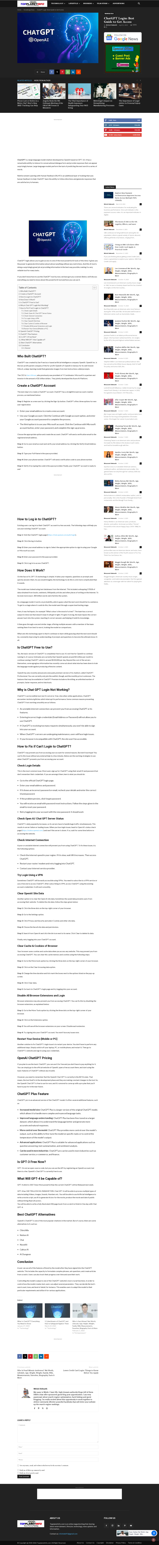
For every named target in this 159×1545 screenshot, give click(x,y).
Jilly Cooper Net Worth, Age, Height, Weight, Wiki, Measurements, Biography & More (126, 403)
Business (87, 3)
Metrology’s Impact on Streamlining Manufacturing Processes (103, 103)
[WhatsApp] (67, 72)
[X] (57, 72)
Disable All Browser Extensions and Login (38, 326)
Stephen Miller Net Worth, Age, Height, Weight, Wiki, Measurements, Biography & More (127, 351)
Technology (57, 3)
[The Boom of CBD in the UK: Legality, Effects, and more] (108, 224)
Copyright (100, 1543)
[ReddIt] (78, 72)
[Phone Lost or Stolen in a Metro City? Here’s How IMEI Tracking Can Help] (28, 91)
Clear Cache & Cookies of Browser (35, 323)
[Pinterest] (62, 72)
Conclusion (25, 345)
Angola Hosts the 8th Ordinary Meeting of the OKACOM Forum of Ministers (53, 104)
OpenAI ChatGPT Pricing (29, 331)
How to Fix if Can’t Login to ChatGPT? (34, 308)
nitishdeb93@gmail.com (68, 1534)
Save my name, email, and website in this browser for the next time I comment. (44, 1465)
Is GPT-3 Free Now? (28, 337)
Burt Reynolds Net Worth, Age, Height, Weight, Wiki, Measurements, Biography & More (127, 298)
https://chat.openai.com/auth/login (61, 535)
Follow (137, 125)
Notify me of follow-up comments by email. (32, 1470)
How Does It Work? (27, 300)
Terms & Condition (135, 1543)
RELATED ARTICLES (24, 80)
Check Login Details (30, 311)
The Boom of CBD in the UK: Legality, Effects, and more (126, 223)
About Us (80, 1543)
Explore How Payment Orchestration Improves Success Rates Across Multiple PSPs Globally (128, 197)
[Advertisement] (57, 138)
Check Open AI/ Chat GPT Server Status (37, 313)
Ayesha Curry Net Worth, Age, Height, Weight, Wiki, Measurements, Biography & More (127, 456)
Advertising (119, 3)
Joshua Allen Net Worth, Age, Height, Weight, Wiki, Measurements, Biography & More (126, 540)
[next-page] (140, 80)
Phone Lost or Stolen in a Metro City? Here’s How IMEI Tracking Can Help (28, 103)
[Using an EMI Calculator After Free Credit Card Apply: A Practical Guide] (108, 247)
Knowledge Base (29, 10)
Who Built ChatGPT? (28, 291)
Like (138, 120)
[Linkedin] (73, 72)
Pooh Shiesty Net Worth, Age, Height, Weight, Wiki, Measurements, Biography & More (127, 377)
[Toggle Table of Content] (93, 288)
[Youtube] (131, 1525)
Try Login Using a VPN (31, 318)
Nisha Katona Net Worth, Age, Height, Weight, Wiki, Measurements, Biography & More (127, 485)
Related (27, 348)
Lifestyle (73, 3)
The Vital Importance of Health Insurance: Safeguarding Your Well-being (78, 104)
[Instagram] (112, 1525)
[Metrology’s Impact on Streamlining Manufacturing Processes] (104, 91)
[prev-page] (137, 80)
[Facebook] (51, 72)
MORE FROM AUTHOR (42, 80)
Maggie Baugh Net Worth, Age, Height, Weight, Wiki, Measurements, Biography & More (127, 566)
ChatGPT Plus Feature (28, 334)
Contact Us (90, 1543)
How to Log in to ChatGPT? (30, 297)
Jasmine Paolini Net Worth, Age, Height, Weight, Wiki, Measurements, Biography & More (127, 325)
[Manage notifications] (153, 1540)
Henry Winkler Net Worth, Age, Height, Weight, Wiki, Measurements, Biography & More (127, 511)
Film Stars (102, 3)
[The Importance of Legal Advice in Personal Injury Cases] (130, 91)
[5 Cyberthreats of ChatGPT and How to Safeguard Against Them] (57, 1310)
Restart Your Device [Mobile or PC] (36, 329)
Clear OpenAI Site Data (32, 321)
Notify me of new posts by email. (29, 1473)
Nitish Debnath (111, 25)
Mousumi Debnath (110, 279)
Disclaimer (110, 1543)
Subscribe (136, 135)
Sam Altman (31, 375)
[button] (139, 4)
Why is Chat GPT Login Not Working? (34, 305)
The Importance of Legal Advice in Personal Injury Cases (129, 103)
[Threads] (48, 1408)
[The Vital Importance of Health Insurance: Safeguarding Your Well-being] (79, 91)
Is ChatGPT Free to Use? (29, 302)
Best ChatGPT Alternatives (31, 343)
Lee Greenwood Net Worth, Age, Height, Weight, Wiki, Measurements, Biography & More (127, 272)
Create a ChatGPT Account (30, 294)
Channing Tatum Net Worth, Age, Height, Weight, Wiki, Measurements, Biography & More (128, 430)
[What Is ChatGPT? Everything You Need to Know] (29, 1310)
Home (19, 10)
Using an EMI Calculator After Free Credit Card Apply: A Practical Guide (127, 247)
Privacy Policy (121, 1543)
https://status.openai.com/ (32, 830)
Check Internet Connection (33, 316)
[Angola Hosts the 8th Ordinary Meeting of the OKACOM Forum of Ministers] (54, 91)
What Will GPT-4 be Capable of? (33, 340)
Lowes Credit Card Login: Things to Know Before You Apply (80, 1371)
